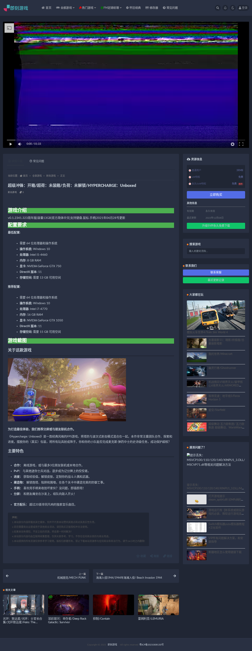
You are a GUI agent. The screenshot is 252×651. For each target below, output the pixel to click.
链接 (169, 556)
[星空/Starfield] (197, 413)
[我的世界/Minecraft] (197, 358)
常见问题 (172, 8)
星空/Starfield (216, 410)
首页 (48, 8)
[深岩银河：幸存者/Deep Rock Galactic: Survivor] (68, 606)
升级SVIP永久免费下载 (216, 225)
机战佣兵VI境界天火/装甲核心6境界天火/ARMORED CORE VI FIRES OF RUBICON (226, 386)
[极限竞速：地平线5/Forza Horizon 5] (197, 399)
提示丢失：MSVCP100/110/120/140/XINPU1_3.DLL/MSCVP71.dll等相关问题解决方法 (215, 488)
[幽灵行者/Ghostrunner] (197, 371)
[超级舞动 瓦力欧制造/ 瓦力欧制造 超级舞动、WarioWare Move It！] (197, 427)
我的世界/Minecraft (220, 354)
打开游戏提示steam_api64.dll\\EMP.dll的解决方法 (226, 500)
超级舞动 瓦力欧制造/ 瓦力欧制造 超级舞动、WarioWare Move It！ (226, 428)
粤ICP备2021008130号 (151, 645)
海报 (156, 556)
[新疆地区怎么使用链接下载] (197, 555)
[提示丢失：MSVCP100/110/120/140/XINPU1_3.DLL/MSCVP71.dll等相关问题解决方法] (216, 460)
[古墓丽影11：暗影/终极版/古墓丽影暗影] (197, 343)
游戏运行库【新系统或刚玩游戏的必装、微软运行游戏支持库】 (226, 514)
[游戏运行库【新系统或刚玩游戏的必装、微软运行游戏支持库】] (197, 513)
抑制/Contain (101, 618)
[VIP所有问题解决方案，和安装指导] (197, 541)
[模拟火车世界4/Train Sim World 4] (216, 316)
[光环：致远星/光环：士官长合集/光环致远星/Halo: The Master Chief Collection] (23, 606)
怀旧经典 (135, 8)
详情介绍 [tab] (16, 161)
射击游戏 (51, 176)
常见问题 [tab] (38, 161)
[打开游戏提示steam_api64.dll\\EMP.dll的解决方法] (197, 501)
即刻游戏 (112, 645)
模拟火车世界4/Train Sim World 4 (207, 332)
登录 (244, 8)
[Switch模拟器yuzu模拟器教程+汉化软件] (197, 529)
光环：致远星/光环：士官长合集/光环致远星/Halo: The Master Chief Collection (22, 622)
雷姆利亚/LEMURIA (151, 618)
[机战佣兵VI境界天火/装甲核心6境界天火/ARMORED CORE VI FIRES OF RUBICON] (197, 383)
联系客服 (215, 272)
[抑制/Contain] (113, 606)
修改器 (154, 8)
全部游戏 (37, 176)
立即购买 (216, 194)
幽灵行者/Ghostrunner (222, 368)
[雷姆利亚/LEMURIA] (158, 606)
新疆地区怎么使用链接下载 (225, 552)
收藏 (143, 556)
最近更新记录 (216, 280)
